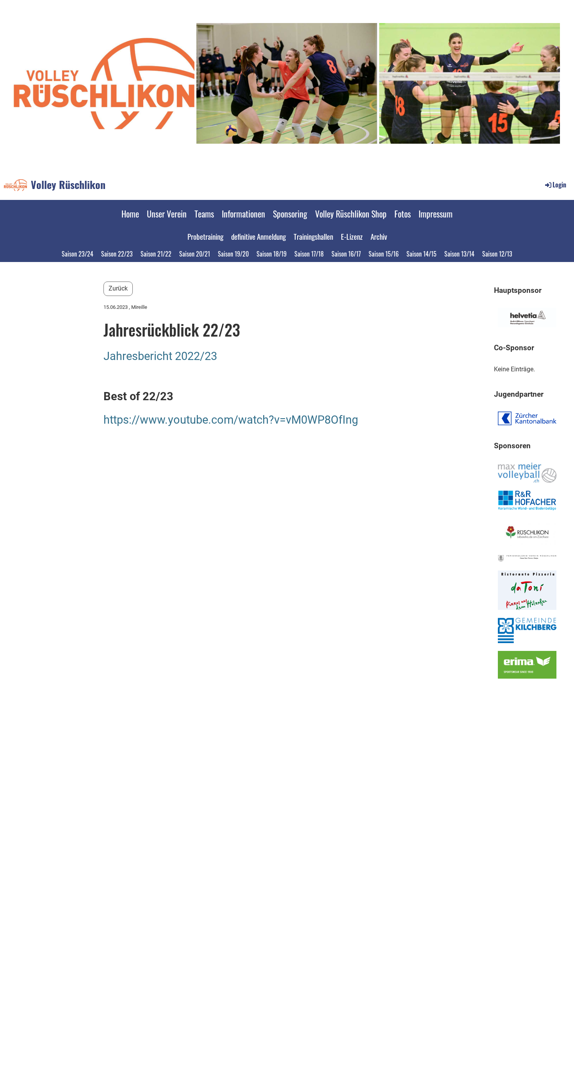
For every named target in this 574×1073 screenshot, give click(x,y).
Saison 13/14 (459, 253)
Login (559, 184)
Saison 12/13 (497, 253)
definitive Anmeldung (258, 236)
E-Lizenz (352, 236)
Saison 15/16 (384, 253)
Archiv (379, 236)
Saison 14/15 (421, 253)
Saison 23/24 (77, 253)
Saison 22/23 (117, 253)
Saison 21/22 (156, 253)
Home (130, 213)
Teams (204, 213)
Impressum (436, 213)
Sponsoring (290, 213)
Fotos (402, 213)
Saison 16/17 (346, 253)
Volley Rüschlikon (68, 185)
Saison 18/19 (272, 253)
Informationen (243, 213)
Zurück (118, 288)
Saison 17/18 (309, 253)
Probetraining (205, 236)
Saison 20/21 (194, 253)
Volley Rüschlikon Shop (351, 213)
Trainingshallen (313, 236)
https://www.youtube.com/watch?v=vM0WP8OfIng (230, 419)
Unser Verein (167, 213)
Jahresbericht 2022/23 (160, 356)
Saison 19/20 (233, 253)
